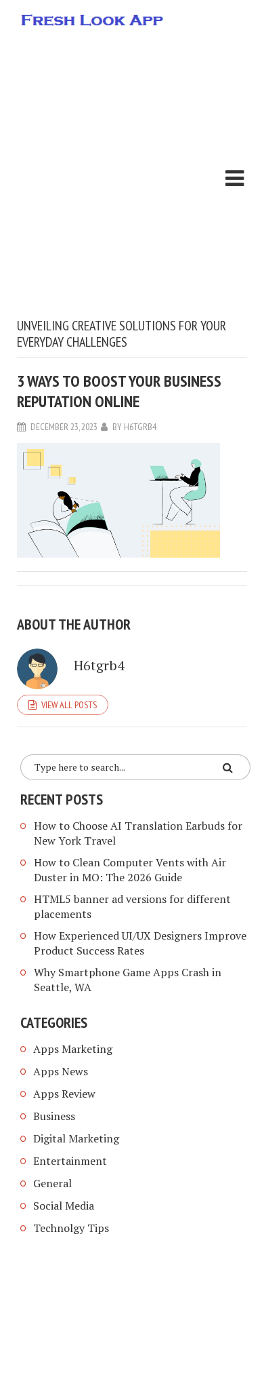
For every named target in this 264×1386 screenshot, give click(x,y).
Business (54, 1116)
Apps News (60, 1071)
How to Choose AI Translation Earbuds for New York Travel (138, 833)
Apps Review (64, 1093)
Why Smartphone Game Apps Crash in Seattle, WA (127, 980)
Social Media (63, 1205)
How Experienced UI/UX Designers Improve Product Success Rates (140, 943)
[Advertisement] (132, 178)
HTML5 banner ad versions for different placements (132, 906)
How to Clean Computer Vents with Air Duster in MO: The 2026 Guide (130, 870)
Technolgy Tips (71, 1227)
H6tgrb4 (140, 427)
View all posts (69, 705)
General (52, 1183)
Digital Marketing (76, 1138)
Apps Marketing (74, 1048)
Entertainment (70, 1160)
